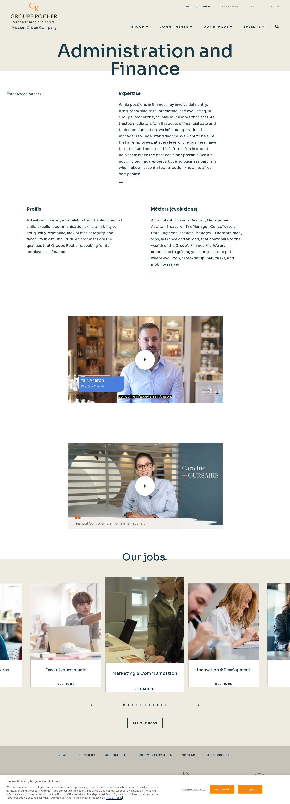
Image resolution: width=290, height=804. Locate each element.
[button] (124, 705)
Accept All (250, 789)
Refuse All (222, 789)
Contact (189, 755)
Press (256, 6)
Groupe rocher (197, 6)
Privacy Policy (114, 797)
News (63, 755)
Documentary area (155, 755)
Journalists (116, 755)
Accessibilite (219, 755)
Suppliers (230, 6)
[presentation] (93, 705)
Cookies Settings (194, 789)
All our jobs (145, 723)
